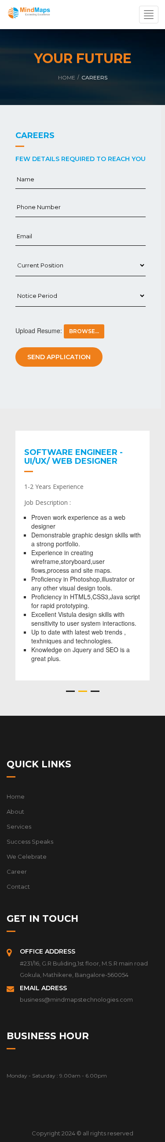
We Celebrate (27, 856)
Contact (18, 886)
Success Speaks (30, 841)
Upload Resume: (38, 330)
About (15, 811)
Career (17, 871)
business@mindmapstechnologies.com (76, 999)
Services (19, 826)
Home (66, 77)
